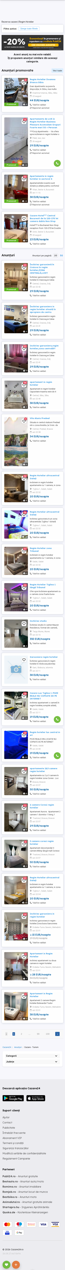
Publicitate (9, 1127)
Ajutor (6, 1117)
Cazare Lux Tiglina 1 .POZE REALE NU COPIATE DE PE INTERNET (44, 696)
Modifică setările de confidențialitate (24, 1153)
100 (48, 1034)
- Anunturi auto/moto (23, 1181)
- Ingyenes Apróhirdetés (26, 1207)
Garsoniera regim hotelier (44, 657)
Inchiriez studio (38, 621)
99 (38, 1034)
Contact (7, 1122)
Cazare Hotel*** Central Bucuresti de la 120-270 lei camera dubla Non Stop (44, 218)
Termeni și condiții (13, 1143)
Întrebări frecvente (14, 1132)
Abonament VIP (12, 1138)
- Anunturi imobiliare (22, 1186)
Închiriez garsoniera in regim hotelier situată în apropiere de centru (43, 309)
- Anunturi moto (20, 1197)
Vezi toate (57, 70)
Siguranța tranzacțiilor (16, 1148)
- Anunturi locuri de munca (25, 1191)
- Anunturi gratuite (20, 1176)
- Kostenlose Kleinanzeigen (25, 1212)
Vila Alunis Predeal (40, 418)
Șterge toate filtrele (29, 28)
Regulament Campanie (16, 1158)
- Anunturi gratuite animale (27, 1202)
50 (61, 255)
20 (55, 255)
